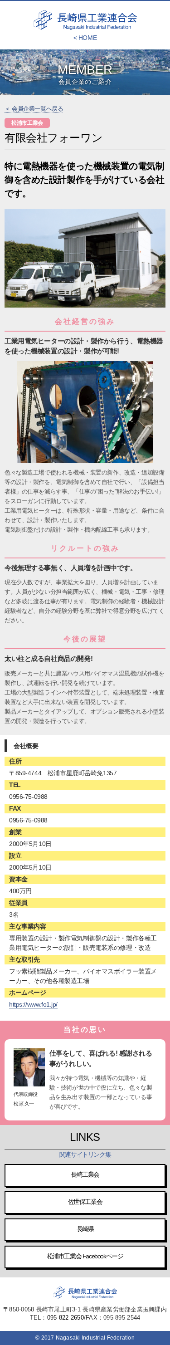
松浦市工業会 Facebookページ (85, 1256)
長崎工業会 (85, 1174)
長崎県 (85, 1229)
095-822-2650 (65, 1317)
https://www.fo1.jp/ (33, 1004)
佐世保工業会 (85, 1201)
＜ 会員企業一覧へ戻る (34, 108)
